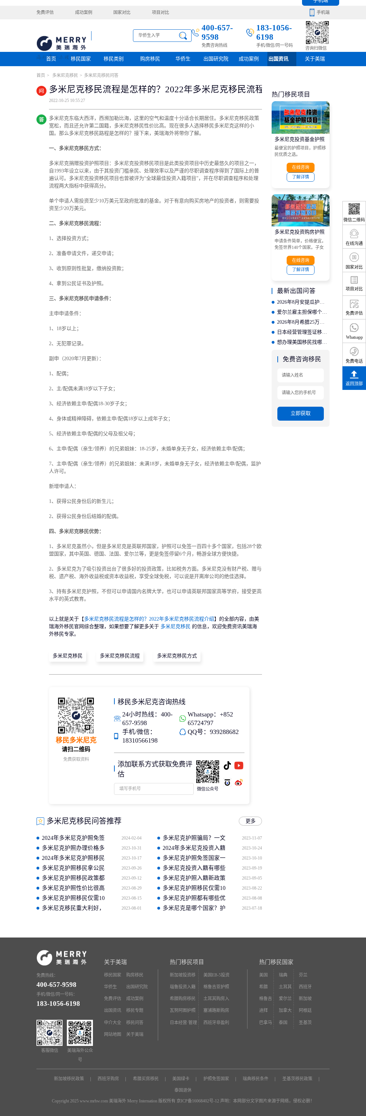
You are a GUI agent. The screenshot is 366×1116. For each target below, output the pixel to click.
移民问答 (134, 1022)
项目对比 (160, 12)
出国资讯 (112, 1010)
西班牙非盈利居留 (216, 1024)
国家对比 (121, 12)
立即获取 (301, 413)
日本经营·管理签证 (183, 1024)
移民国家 (81, 59)
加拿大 (285, 1010)
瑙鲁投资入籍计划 (183, 988)
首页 (51, 59)
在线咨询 (300, 167)
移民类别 (114, 59)
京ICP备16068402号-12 (198, 1100)
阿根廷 (305, 1010)
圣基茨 (305, 1022)
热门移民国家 (276, 962)
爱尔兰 (285, 998)
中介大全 (112, 1022)
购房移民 (150, 59)
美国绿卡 (180, 1078)
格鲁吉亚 (265, 1000)
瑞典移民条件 (255, 1078)
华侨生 (183, 59)
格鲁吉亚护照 (216, 986)
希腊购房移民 (183, 998)
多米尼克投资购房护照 (299, 232)
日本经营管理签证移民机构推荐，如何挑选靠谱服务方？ (303, 332)
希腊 (263, 986)
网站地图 (112, 1034)
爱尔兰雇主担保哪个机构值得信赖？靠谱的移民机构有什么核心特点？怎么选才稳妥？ (303, 312)
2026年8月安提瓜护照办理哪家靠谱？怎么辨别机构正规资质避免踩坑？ (303, 302)
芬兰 (303, 975)
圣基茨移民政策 (297, 1078)
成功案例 (83, 12)
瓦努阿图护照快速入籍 (183, 1012)
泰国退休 (183, 1090)
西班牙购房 (108, 1078)
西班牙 (305, 986)
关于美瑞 (315, 59)
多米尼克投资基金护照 (299, 139)
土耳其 (285, 986)
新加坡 (305, 998)
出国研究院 (215, 59)
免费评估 (45, 12)
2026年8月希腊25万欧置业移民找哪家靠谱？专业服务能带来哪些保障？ (303, 322)
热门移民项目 (187, 962)
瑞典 (283, 975)
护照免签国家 (216, 1078)
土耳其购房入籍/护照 (216, 1000)
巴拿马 (265, 1022)
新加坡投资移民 (183, 977)
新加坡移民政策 (69, 1078)
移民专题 (134, 1010)
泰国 (283, 1022)
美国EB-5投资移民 (216, 977)
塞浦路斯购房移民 (216, 1012)
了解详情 (300, 177)
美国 (263, 975)
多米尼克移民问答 (101, 75)
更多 (251, 821)
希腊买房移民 (146, 1078)
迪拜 (263, 1010)
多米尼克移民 (64, 75)
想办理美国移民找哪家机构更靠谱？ (303, 342)
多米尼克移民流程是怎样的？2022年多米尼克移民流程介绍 (149, 619)
